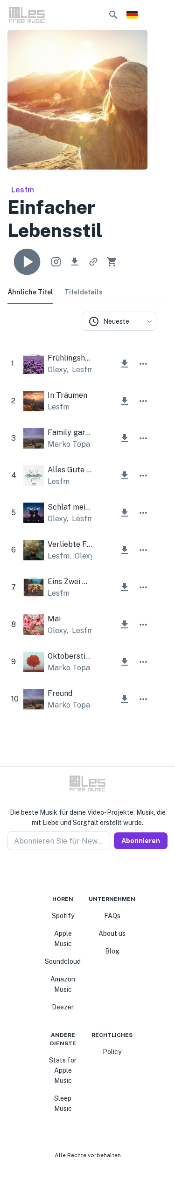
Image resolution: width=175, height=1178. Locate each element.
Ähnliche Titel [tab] (30, 292)
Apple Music (63, 938)
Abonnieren (140, 840)
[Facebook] (71, 872)
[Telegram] (93, 872)
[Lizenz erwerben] (112, 261)
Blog (112, 951)
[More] (143, 363)
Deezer (63, 1007)
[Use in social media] (56, 261)
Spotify (63, 915)
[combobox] (119, 321)
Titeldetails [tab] (83, 292)
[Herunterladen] (74, 261)
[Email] (104, 872)
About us (112, 933)
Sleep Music (63, 1103)
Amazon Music (62, 984)
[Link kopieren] (93, 261)
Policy (112, 1051)
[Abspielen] (27, 261)
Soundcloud (63, 961)
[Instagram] (82, 872)
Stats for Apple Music (63, 1070)
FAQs (112, 915)
